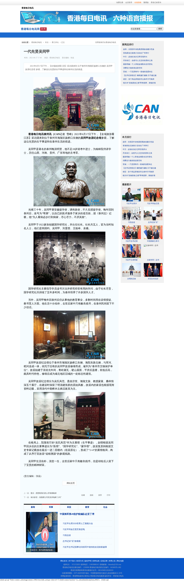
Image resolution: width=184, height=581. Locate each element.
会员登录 (128, 2)
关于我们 (71, 561)
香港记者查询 (156, 2)
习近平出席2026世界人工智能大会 (78, 523)
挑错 (91, 495)
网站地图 (120, 561)
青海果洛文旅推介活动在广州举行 (136, 53)
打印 (108, 495)
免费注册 (119, 2)
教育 (87, 507)
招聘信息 (96, 561)
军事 (51, 507)
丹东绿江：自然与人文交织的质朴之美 (138, 60)
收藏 (83, 495)
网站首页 (71, 483)
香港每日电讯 (36, 42)
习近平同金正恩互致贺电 (74, 529)
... (64, 518)
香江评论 (55, 42)
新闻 (43, 29)
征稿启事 (104, 561)
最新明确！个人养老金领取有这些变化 (138, 64)
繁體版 (146, 2)
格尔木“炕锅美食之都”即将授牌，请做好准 (139, 83)
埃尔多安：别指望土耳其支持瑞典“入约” (46, 497)
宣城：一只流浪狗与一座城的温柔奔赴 (138, 72)
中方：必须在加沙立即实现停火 (135, 57)
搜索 (160, 29)
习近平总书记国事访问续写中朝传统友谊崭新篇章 (85, 547)
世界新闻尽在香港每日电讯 (105, 42)
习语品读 (67, 535)
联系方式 (79, 561)
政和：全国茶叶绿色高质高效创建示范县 (138, 49)
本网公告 (112, 561)
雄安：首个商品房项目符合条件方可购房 (138, 79)
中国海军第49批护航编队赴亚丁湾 (77, 514)
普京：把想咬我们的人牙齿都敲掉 (43, 493)
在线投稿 (137, 2)
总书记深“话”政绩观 (71, 541)
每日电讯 (30, 29)
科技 (69, 507)
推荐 (100, 495)
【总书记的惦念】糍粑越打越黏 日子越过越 (139, 75)
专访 (46, 42)
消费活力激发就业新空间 (132, 68)
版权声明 (88, 561)
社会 (105, 507)
